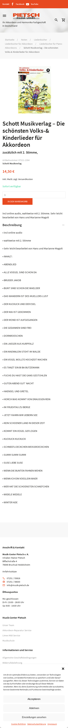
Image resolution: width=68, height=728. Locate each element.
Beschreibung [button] (12, 225)
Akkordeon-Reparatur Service (16, 630)
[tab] (34, 363)
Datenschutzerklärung (36, 724)
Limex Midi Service (11, 635)
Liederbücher (40, 39)
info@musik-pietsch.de (18, 585)
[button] (63, 668)
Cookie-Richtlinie (18, 724)
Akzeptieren (34, 699)
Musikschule (8, 640)
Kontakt (5, 4)
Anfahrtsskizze (9, 571)
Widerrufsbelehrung (12, 662)
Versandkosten (25, 179)
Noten (24, 39)
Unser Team (8, 625)
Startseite (9, 39)
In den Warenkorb (17, 201)
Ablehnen (34, 708)
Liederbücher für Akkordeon (19, 43)
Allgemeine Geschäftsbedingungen (19, 657)
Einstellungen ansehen (34, 717)
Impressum (52, 724)
